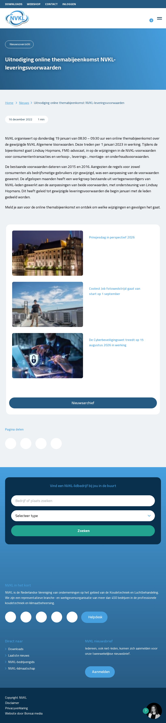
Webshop (33, 4)
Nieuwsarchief (83, 402)
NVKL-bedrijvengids (21, 662)
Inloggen (69, 4)
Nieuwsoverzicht (20, 44)
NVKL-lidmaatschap (21, 668)
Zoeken (84, 530)
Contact (51, 4)
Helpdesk (95, 617)
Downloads (13, 4)
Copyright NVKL (16, 697)
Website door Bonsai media (24, 713)
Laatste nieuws (18, 655)
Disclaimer (12, 703)
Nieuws (24, 103)
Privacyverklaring (16, 708)
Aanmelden (101, 671)
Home (9, 103)
